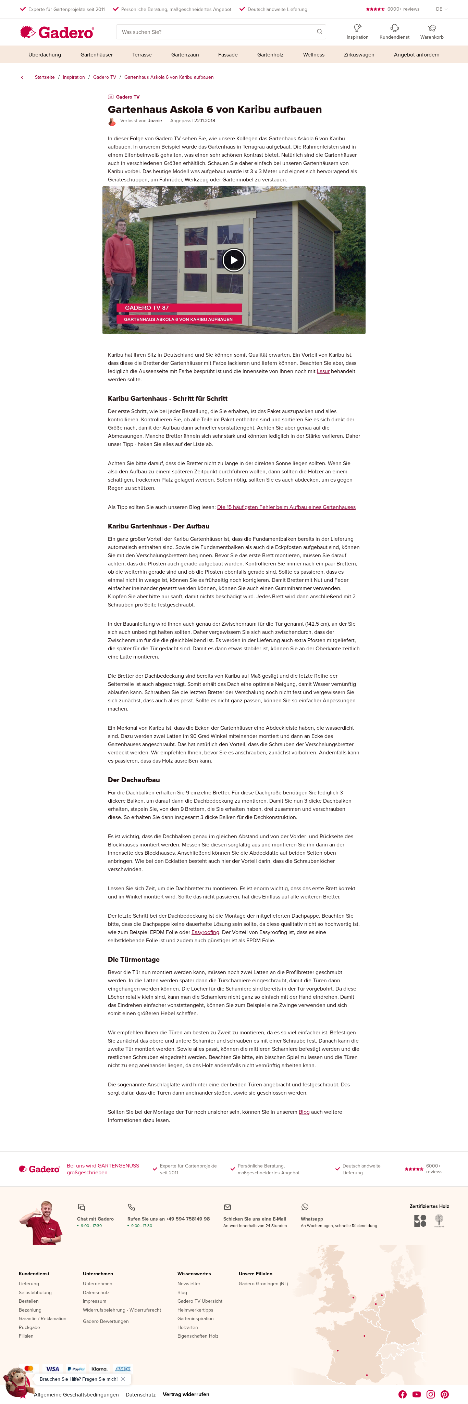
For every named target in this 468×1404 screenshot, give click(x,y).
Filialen (26, 1336)
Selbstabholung (35, 1293)
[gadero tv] (22, 77)
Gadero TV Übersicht (199, 1301)
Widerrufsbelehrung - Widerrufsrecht (122, 1310)
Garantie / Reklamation (42, 1319)
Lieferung (29, 1284)
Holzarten (187, 1328)
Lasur (323, 371)
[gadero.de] (431, 1394)
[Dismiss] (123, 1379)
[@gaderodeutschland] (416, 1394)
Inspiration (74, 77)
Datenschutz (96, 1293)
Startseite (45, 77)
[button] (309, 31)
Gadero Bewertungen (106, 1321)
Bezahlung (30, 1310)
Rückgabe (29, 1328)
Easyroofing (205, 932)
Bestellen (29, 1301)
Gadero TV (104, 77)
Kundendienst (34, 1274)
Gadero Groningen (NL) (263, 1284)
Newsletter (188, 1284)
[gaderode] (445, 1394)
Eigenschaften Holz (198, 1336)
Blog (304, 1111)
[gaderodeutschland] (402, 1394)
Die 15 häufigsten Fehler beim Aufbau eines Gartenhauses (286, 507)
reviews (403, 8)
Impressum (94, 1301)
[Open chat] (19, 1385)
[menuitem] (45, 54)
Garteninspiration (195, 1319)
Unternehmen (98, 1274)
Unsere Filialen (255, 1274)
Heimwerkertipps (195, 1310)
